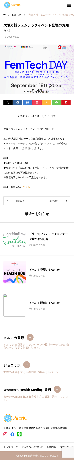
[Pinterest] (19, 434)
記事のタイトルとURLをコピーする (37, 116)
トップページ (10, 447)
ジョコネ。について (32, 447)
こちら (26, 187)
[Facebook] (12, 434)
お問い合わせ (67, 447)
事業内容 (51, 447)
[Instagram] (5, 434)
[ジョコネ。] (12, 5)
